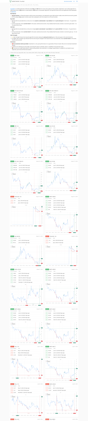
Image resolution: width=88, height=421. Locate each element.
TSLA (51, 419)
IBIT (15, 55)
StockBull (12, 8)
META (51, 384)
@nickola (14, 11)
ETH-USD (17, 90)
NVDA (16, 269)
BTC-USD (52, 90)
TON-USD (17, 196)
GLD (50, 55)
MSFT (51, 196)
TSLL (16, 346)
